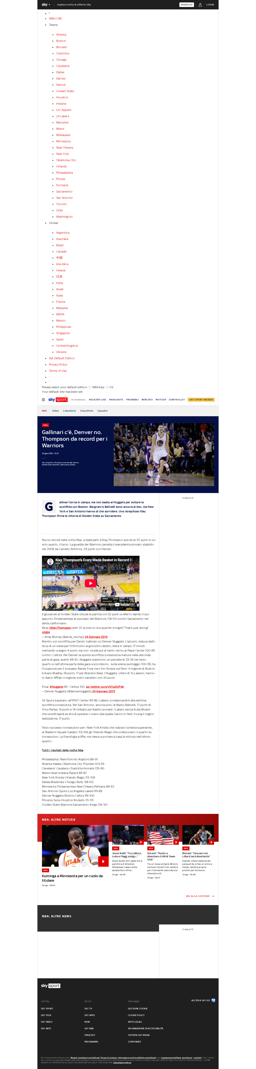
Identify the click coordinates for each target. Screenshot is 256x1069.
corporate (134, 1041)
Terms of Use (58, 370)
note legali (135, 1022)
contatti (198, 1057)
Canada (61, 251)
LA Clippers (63, 110)
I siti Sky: (45, 1001)
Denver (61, 78)
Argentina (62, 232)
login (210, 4)
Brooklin (61, 47)
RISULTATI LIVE (97, 399)
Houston (62, 97)
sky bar (89, 1028)
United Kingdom (67, 345)
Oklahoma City (66, 160)
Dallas (60, 72)
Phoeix (60, 179)
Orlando (61, 166)
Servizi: (88, 1001)
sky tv (88, 1008)
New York (62, 154)
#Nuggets (56, 686)
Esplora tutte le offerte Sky (74, 4)
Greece (60, 270)
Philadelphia (64, 172)
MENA (60, 314)
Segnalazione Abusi (122, 1062)
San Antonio (64, 198)
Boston (61, 41)
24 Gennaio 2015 (96, 637)
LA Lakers (62, 116)
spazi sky (89, 1035)
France (60, 301)
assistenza (187, 1057)
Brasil (60, 245)
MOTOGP (161, 399)
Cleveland (62, 66)
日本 (59, 276)
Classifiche (86, 410)
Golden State (65, 91)
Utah (59, 210)
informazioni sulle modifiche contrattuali (137, 1057)
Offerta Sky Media (139, 1035)
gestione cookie (138, 1008)
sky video (46, 1022)
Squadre (103, 410)
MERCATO (147, 399)
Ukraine (61, 352)
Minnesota (63, 141)
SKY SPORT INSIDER (201, 399)
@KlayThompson (60, 628)
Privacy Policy (58, 364)
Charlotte (62, 53)
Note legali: (134, 1001)
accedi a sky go (200, 1000)
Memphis (62, 122)
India (59, 283)
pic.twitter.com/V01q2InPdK (105, 686)
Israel (59, 289)
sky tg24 (46, 1015)
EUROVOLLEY (177, 399)
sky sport (47, 1008)
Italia (59, 295)
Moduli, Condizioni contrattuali (85, 1057)
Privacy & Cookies (108, 1057)
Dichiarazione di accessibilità (145, 1028)
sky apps (89, 1015)
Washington (64, 216)
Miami (60, 128)
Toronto (61, 204)
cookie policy (136, 1015)
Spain (60, 339)
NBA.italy (98, 387)
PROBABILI (132, 399)
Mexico (61, 320)
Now (87, 1022)
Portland (62, 185)
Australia (62, 239)
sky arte (46, 1028)
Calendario (69, 410)
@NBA (46, 632)
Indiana (61, 103)
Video (55, 410)
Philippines (63, 327)
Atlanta (61, 34)
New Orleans (64, 147)
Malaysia (62, 308)
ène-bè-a (62, 264)
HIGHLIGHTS (116, 399)
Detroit (61, 84)
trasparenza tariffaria (171, 1057)
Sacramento (64, 191)
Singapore (63, 333)
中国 (59, 257)
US (111, 387)
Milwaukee (63, 135)
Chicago (61, 59)
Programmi (91, 1041)
